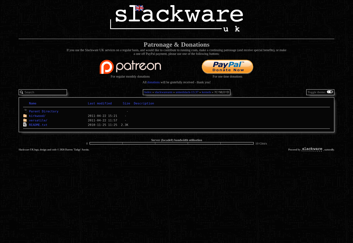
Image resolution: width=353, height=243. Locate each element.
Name (32, 103)
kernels (206, 92)
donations (153, 82)
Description (144, 103)
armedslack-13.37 (187, 92)
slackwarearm (163, 92)
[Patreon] (130, 73)
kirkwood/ (37, 116)
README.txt (38, 125)
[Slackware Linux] (311, 149)
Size (126, 103)
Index (148, 92)
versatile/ (38, 120)
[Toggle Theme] (330, 92)
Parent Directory (43, 111)
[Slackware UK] (176, 19)
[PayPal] (227, 73)
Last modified (100, 103)
